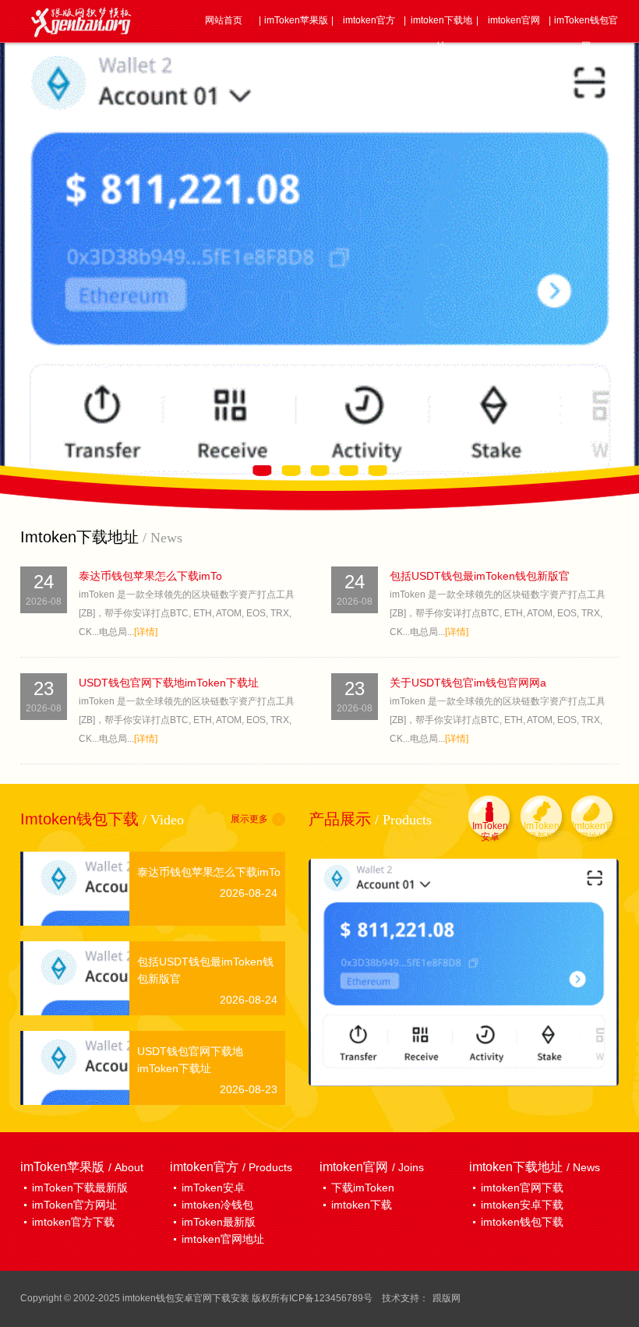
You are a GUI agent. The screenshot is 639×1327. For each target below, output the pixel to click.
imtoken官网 (514, 20)
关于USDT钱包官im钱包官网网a (468, 682)
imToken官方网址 (74, 1204)
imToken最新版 (219, 1222)
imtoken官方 (369, 20)
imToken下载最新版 (80, 1187)
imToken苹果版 (296, 20)
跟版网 (446, 1298)
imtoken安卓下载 (522, 1204)
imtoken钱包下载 (522, 1222)
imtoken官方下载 (73, 1222)
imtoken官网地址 (223, 1239)
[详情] (145, 631)
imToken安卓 (213, 1187)
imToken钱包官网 (586, 33)
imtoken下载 (361, 1204)
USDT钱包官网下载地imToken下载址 (169, 682)
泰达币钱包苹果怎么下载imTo (150, 576)
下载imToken (362, 1187)
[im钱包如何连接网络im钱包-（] (464, 971)
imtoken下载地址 (441, 33)
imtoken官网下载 (522, 1187)
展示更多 (249, 818)
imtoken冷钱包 (217, 1204)
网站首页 (223, 20)
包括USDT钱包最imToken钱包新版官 (480, 576)
